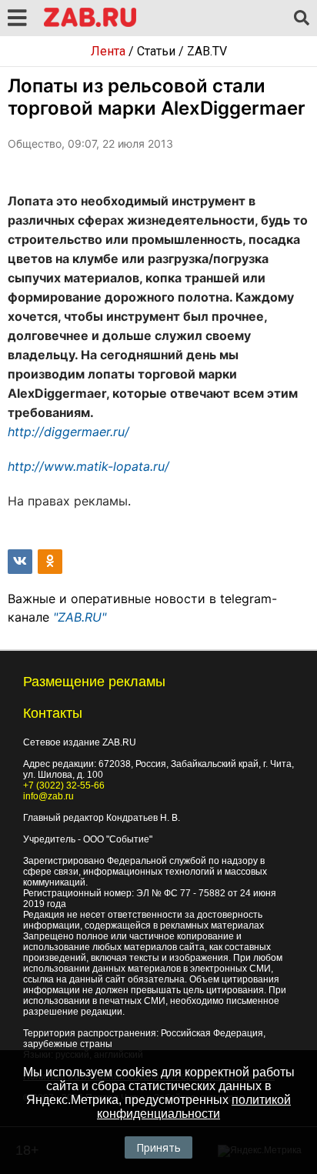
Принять (158, 1147)
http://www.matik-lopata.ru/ (88, 466)
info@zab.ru (48, 796)
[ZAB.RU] (90, 24)
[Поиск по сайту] (301, 18)
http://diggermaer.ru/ (68, 431)
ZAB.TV (207, 51)
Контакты (52, 713)
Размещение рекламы (94, 681)
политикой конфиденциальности (194, 1106)
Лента (108, 51)
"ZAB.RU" (79, 617)
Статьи (156, 51)
